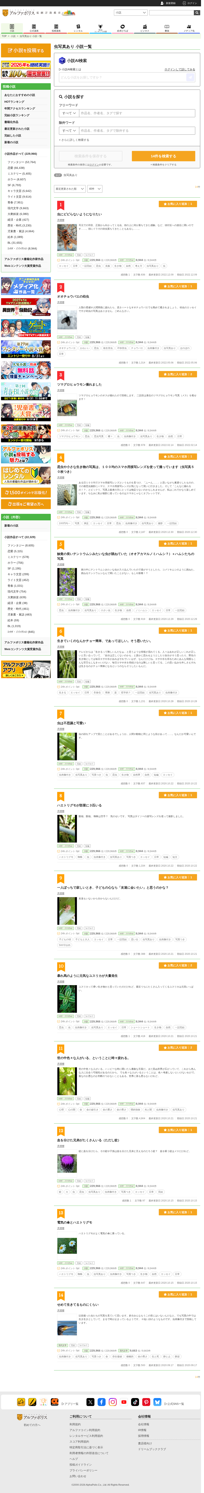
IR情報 (142, 1430)
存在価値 (117, 1356)
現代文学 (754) (17, 591)
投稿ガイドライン (81, 1464)
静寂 (177, 1356)
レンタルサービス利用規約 (86, 1435)
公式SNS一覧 (175, 1403)
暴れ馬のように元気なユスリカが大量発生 (87, 975)
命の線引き (92, 1109)
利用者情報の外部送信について (89, 1453)
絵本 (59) (13, 620)
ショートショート (140, 1027)
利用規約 (75, 1424)
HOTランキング (14, 101)
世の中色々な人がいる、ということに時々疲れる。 (93, 1058)
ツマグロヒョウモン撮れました (79, 384)
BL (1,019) (14, 626)
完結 (160, 1192)
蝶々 (110, 436)
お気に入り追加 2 (180, 374)
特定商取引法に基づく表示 (86, 1447)
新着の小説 (11, 142)
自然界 (136, 774)
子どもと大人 (82, 939)
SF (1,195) (14, 568)
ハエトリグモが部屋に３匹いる (79, 805)
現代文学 (63, 1345)
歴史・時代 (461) (18, 608)
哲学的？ (126, 692)
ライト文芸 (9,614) (19, 196)
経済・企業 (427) (18, 219)
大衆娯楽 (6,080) (18, 213)
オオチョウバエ (67, 348)
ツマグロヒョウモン (69, 436)
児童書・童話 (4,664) (21, 231)
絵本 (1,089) (15, 237)
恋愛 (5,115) (15, 551)
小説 (13, 36)
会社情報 (143, 1424)
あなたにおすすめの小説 (19, 95)
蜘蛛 (80, 857)
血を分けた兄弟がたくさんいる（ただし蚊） (89, 1140)
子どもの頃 (65, 939)
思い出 (134, 939)
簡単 (107, 692)
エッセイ (64, 266)
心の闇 (71, 1109)
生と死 (155, 1356)
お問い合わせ (78, 1476)
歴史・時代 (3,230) (19, 225)
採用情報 (143, 1435)
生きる (62, 692)
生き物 (118, 266)
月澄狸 (60, 220)
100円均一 (64, 523)
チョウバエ (137, 348)
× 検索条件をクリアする (164, 164)
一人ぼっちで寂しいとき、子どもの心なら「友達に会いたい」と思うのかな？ (113, 887)
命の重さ (107, 1109)
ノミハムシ (141, 610)
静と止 (167, 1356)
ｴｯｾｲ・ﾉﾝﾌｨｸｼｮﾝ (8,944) (22, 248)
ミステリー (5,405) (19, 173)
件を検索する (163, 156)
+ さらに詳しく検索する (74, 139)
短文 (175, 857)
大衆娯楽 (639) (17, 597)
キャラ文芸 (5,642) (19, 190)
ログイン (192, 3)
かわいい (85, 348)
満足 (86, 523)
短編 (156, 774)
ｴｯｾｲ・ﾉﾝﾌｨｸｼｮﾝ (66, 255)
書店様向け (145, 1443)
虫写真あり (153, 266)
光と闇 (148, 1109)
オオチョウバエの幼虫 (73, 296)
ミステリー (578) (18, 557)
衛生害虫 (108, 348)
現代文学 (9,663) (18, 208)
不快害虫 (122, 348)
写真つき (96, 774)
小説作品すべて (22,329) (19, 537)
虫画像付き (153, 348)
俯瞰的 (129, 1356)
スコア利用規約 (79, 1441)
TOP (4, 36)
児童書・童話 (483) (20, 614)
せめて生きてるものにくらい (78, 1304)
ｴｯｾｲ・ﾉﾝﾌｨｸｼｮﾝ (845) (21, 631)
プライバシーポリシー (83, 1470)
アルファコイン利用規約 (85, 1430)
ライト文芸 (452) (18, 580)
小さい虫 (105, 610)
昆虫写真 (99, 436)
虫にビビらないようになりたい (79, 214)
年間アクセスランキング (19, 108)
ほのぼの (185, 348)
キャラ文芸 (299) (18, 574)
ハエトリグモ (66, 857)
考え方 (138, 266)
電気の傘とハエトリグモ (74, 1222)
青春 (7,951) (15, 202)
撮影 (160, 523)
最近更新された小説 (16, 128)
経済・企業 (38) (17, 603)
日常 (75, 266)
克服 (107, 266)
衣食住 (97, 692)
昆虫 (98, 266)
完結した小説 (12, 135)
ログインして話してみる (180, 69)
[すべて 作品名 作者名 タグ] (69, 113)
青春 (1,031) (15, 585)
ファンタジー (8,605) (21, 545)
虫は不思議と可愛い (71, 723)
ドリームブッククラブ (152, 1449)
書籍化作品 (11, 122)
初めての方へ (32, 1424)
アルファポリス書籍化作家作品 (23, 259)
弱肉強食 (135, 1109)
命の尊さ (121, 1109)
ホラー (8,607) (17, 179)
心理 (61, 1109)
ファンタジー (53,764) (22, 162)
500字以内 (64, 945)
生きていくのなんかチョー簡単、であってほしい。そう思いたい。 (105, 641)
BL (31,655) (15, 242)
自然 (128, 266)
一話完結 (87, 266)
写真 (77, 523)
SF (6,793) (14, 185)
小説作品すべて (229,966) (20, 153)
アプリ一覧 (71, 1403)
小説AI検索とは (71, 69)
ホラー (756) (16, 562)
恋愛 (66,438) (16, 167)
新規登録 (171, 3)
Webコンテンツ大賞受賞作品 (22, 265)
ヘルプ (74, 1458)
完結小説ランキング (16, 115)
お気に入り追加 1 (180, 203)
